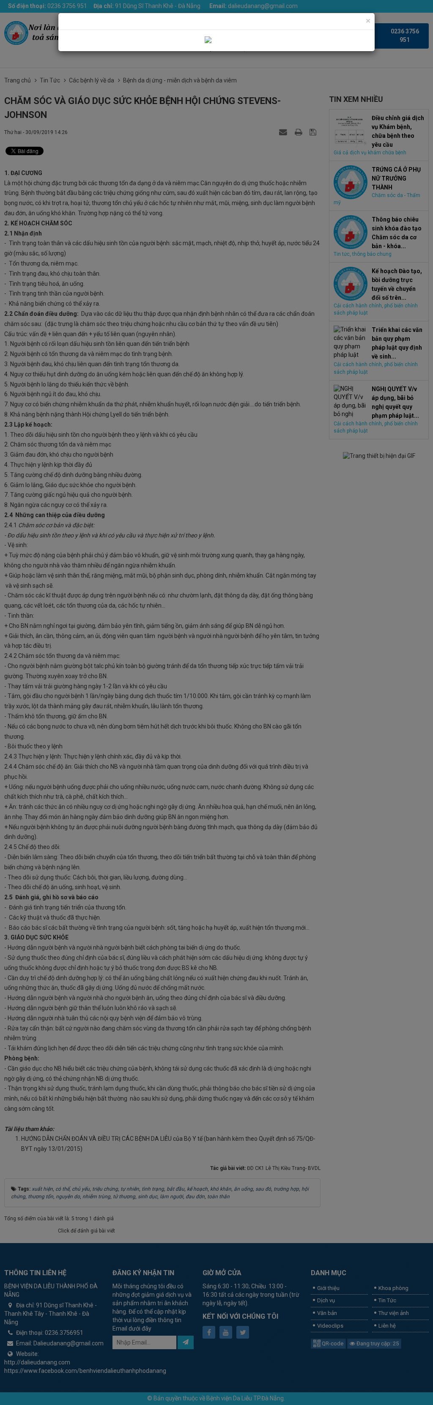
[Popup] (217, 40)
